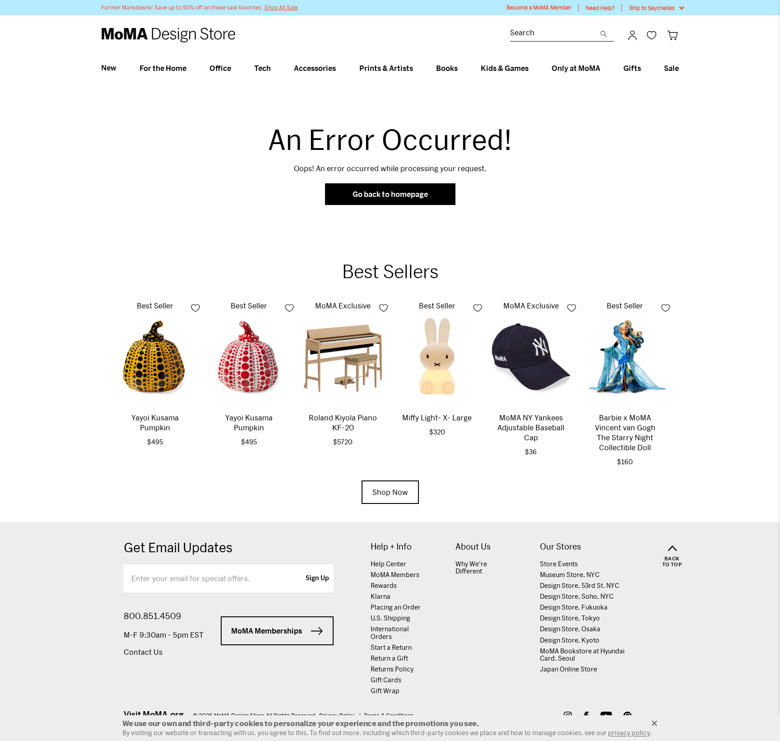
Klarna (380, 596)
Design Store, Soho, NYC (576, 596)
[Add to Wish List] (195, 308)
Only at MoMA (576, 68)
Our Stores (560, 546)
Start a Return (391, 647)
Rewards (384, 585)
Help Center (388, 564)
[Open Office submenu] (235, 68)
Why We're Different (471, 567)
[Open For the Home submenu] (190, 68)
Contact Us (143, 652)
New (108, 68)
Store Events (559, 564)
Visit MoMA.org (154, 714)
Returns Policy (392, 669)
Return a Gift (389, 658)
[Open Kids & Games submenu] (532, 68)
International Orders (390, 632)
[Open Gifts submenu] (645, 68)
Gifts (632, 68)
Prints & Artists (386, 68)
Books (447, 68)
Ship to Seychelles (652, 8)
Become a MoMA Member (538, 7)
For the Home (162, 68)
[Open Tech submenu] (275, 68)
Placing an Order (396, 607)
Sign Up (317, 578)
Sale (671, 68)
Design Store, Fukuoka (574, 607)
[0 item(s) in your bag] (672, 35)
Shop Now (390, 492)
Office (220, 68)
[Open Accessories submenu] (340, 68)
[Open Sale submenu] (683, 68)
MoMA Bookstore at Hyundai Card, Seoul (582, 654)
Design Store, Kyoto (569, 640)
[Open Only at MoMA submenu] (604, 68)
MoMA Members (395, 574)
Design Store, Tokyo (570, 618)
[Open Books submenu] (461, 68)
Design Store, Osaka (570, 629)
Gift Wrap (385, 690)
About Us (473, 546)
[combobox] (555, 33)
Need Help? (600, 8)
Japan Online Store (568, 669)
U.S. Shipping (390, 618)
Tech (262, 68)
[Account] (632, 35)
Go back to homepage (390, 194)
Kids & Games (505, 68)
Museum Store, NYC (569, 574)
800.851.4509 (152, 616)
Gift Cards (386, 680)
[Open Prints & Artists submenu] (417, 68)
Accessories (315, 68)
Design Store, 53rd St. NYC (579, 585)
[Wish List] (651, 35)
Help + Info (391, 546)
